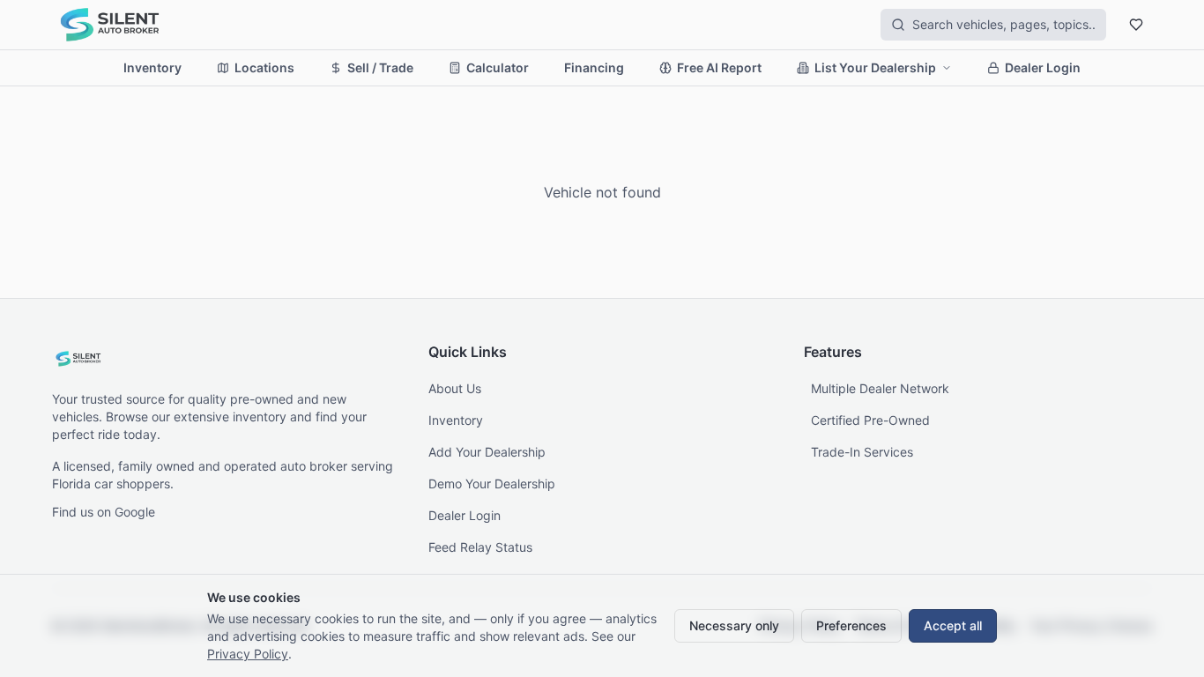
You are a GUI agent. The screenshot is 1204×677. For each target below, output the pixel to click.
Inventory (152, 67)
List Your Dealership (875, 67)
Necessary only (734, 625)
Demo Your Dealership (491, 483)
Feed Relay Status (480, 546)
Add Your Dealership (487, 451)
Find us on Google (103, 511)
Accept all (953, 625)
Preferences (851, 625)
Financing (594, 67)
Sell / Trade (380, 67)
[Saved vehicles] (1136, 25)
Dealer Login (1043, 67)
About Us (454, 388)
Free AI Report (719, 67)
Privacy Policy (247, 653)
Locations (264, 67)
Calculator (497, 67)
